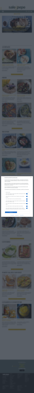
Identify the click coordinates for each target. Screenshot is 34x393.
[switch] (27, 193)
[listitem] (17, 192)
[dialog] (17, 196)
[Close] (31, 178)
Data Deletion (12, 215)
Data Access (17, 215)
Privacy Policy (22, 215)
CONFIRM (11, 212)
